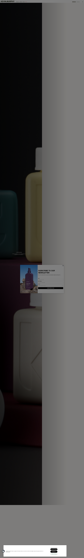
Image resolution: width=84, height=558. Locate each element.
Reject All (53, 551)
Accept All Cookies (54, 549)
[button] (3, 551)
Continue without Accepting (54, 547)
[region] (35, 551)
